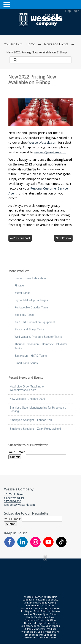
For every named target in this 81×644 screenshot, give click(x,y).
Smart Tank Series (26, 363)
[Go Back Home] (40, 25)
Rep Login (72, 10)
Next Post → (63, 238)
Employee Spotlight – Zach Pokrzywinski (35, 428)
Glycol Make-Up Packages (31, 300)
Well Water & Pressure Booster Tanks (38, 336)
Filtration (19, 285)
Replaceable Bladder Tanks (31, 307)
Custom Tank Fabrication (30, 278)
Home (30, 44)
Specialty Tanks (24, 314)
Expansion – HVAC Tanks (30, 355)
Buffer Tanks (22, 292)
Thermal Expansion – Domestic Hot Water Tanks (40, 346)
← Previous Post (20, 238)
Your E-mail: (17, 451)
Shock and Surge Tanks (29, 329)
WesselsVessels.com (43, 142)
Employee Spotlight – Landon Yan (31, 420)
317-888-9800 (12, 501)
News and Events (56, 44)
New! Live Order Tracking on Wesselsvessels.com (27, 388)
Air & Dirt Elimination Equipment (34, 322)
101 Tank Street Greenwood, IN (14, 496)
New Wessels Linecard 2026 (27, 398)
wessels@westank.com (50, 152)
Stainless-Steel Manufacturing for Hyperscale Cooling (38, 409)
